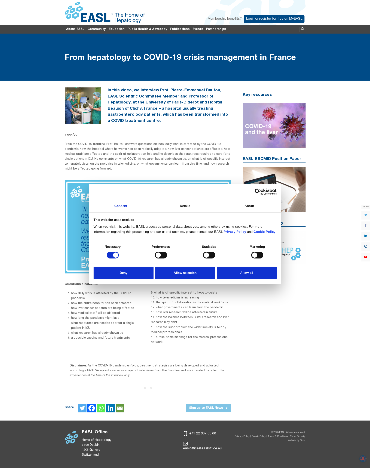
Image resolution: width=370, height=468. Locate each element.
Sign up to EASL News (206, 408)
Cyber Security (298, 436)
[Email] (120, 408)
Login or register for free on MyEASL (274, 19)
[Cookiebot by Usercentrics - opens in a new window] (258, 192)
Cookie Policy (259, 436)
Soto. (303, 440)
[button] (303, 29)
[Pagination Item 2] (151, 388)
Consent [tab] (120, 206)
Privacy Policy (242, 436)
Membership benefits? (224, 19)
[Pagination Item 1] (145, 388)
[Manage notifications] (363, 458)
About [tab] (249, 206)
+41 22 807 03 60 (202, 434)
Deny (123, 273)
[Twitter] (82, 408)
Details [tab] (185, 206)
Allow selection (185, 273)
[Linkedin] (110, 408)
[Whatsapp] (101, 408)
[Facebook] (91, 408)
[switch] (161, 255)
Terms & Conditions (278, 436)
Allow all (246, 273)
